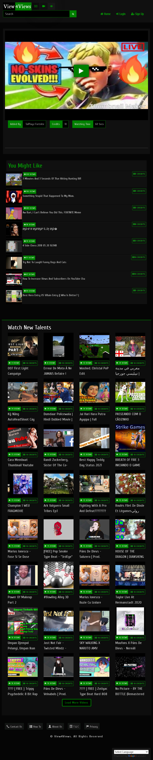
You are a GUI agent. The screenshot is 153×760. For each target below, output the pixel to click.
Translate (140, 756)
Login (122, 14)
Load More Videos (76, 702)
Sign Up (139, 14)
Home (107, 14)
